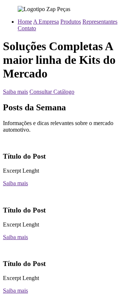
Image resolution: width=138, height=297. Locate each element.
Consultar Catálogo (51, 92)
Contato (27, 28)
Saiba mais (15, 92)
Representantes (99, 21)
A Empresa (46, 21)
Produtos (70, 21)
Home (25, 21)
